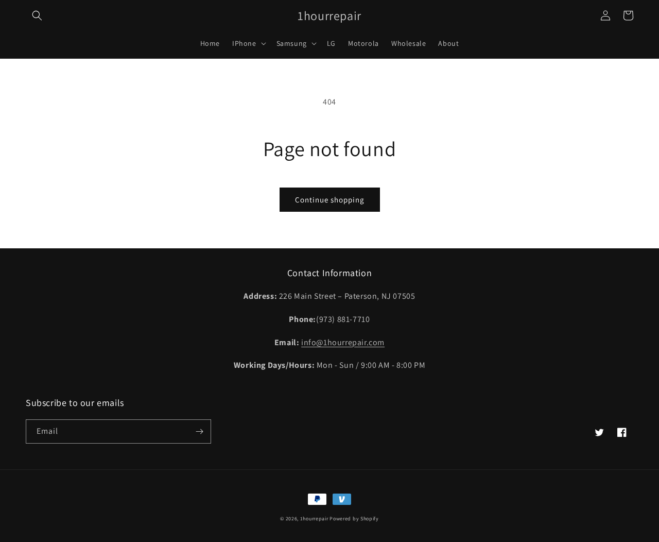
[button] (37, 15)
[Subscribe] (199, 431)
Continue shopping (330, 200)
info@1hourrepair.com (343, 342)
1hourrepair (314, 518)
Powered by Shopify (354, 518)
